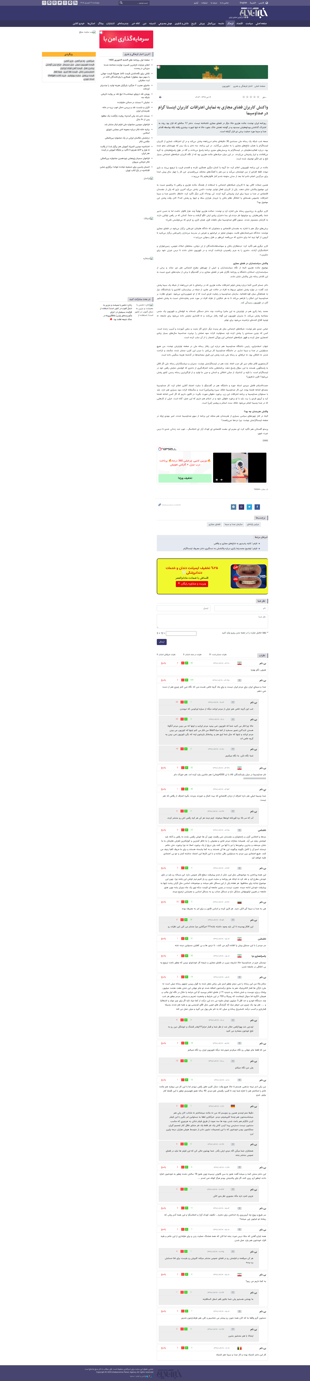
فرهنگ (230, 24)
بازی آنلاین (68, 61)
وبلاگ (100, 24)
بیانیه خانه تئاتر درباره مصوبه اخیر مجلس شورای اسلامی (128, 131)
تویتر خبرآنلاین (60, 3)
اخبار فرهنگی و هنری (242, 86)
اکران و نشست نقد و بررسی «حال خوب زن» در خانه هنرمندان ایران (126, 109)
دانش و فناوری (182, 24)
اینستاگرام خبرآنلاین (65, 3)
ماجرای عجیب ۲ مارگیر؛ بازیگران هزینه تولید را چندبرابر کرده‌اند (125, 87)
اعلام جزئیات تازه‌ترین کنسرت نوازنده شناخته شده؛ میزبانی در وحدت (127, 66)
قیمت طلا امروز (70, 72)
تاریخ (193, 24)
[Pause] (217, 480)
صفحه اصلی (261, 24)
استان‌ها (91, 24)
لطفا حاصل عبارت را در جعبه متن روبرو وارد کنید (245, 633)
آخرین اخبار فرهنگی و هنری (137, 54)
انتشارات (110, 24)
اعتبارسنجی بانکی (86, 72)
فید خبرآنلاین (75, 3)
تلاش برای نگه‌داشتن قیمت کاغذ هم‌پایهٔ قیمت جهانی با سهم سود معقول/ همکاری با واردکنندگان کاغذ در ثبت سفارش (125, 77)
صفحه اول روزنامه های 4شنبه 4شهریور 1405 (129, 60)
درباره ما (214, 2)
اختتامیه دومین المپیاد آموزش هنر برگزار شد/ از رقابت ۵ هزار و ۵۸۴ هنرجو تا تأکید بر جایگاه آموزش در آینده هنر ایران (125, 150)
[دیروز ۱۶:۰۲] (143, 310)
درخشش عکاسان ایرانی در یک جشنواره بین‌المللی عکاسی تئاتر (127, 139)
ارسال (161, 642)
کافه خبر (135, 24)
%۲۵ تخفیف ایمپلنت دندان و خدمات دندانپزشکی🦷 (192, 570)
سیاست (249, 24)
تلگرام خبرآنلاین (70, 3)
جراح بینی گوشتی (53, 65)
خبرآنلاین (248, 13)
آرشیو (196, 2)
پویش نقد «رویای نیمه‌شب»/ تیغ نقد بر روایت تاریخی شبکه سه (125, 95)
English (243, 2)
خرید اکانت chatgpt (57, 75)
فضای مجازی (214, 524)
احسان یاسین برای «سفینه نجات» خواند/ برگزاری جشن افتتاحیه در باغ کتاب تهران (125, 168)
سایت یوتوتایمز (74, 75)
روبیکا (44, 3)
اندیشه (152, 24)
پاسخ (163, 663)
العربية (253, 2)
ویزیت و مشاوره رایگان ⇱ (192, 584)
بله (49, 3)
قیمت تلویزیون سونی (84, 65)
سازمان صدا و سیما (234, 524)
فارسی (261, 2)
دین (144, 24)
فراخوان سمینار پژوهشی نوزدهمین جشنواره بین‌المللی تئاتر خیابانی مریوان (125, 160)
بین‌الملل (211, 24)
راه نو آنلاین (79, 61)
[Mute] (222, 480)
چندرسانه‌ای (123, 24)
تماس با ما (224, 2)
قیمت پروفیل (88, 75)
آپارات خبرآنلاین (54, 3)
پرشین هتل (88, 68)
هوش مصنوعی (165, 24)
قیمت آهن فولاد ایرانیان (71, 68)
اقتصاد (239, 24)
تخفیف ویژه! (185, 478)
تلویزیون (225, 86)
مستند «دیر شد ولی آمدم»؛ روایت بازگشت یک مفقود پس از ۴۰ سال (125, 117)
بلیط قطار (57, 72)
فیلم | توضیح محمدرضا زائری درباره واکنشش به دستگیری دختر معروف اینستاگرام (220, 548)
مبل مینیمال (68, 65)
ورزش (202, 24)
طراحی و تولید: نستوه (138, 1376)
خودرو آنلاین (79, 24)
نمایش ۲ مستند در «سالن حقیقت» (133, 102)
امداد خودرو (88, 79)
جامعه (221, 24)
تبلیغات (204, 2)
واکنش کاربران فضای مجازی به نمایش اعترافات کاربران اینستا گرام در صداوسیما (213, 110)
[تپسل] (158, 67)
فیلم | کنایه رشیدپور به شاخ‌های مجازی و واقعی (235, 543)
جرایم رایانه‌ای (253, 524)
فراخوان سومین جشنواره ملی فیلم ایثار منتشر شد (127, 124)
